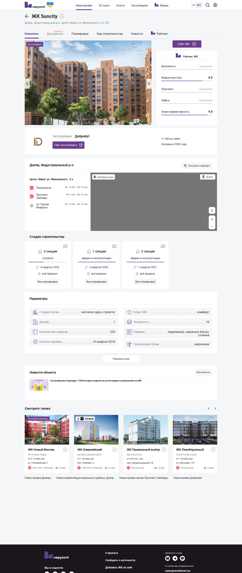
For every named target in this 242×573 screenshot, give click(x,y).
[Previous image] (27, 84)
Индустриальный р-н (47, 22)
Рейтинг (162, 33)
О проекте (111, 553)
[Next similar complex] (215, 408)
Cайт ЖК (184, 44)
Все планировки (47, 281)
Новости (137, 33)
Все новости (203, 372)
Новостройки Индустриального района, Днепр (85, 477)
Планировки (79, 33)
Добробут (82, 136)
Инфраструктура (171, 77)
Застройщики (139, 5)
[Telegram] (175, 558)
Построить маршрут (199, 165)
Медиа (164, 5)
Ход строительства (110, 33)
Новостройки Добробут (188, 477)
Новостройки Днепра (38, 477)
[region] (154, 202)
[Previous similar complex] (208, 408)
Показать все (121, 358)
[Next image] (149, 84)
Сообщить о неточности (120, 560)
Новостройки (84, 5)
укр (193, 5)
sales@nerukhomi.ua (177, 570)
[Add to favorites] (61, 16)
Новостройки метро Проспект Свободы (143, 477)
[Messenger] (182, 558)
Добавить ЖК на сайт (118, 567)
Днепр (28, 22)
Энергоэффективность (175, 111)
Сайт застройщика (65, 145)
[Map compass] (212, 210)
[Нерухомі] (39, 4)
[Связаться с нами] (167, 558)
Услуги (120, 5)
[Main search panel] (207, 5)
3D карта (104, 5)
